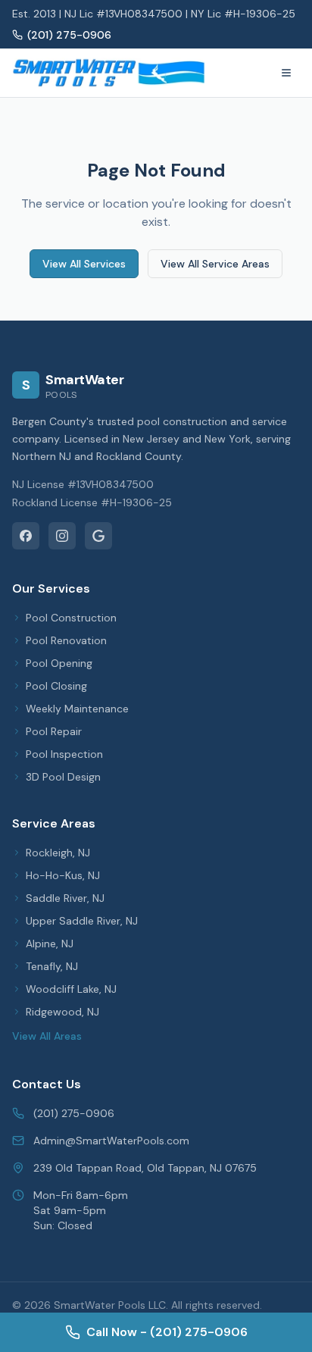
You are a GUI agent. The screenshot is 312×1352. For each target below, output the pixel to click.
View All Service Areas (215, 264)
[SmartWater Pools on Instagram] (62, 535)
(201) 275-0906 (69, 35)
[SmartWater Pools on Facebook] (25, 535)
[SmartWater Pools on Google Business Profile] (98, 535)
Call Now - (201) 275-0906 (167, 1332)
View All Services (84, 264)
